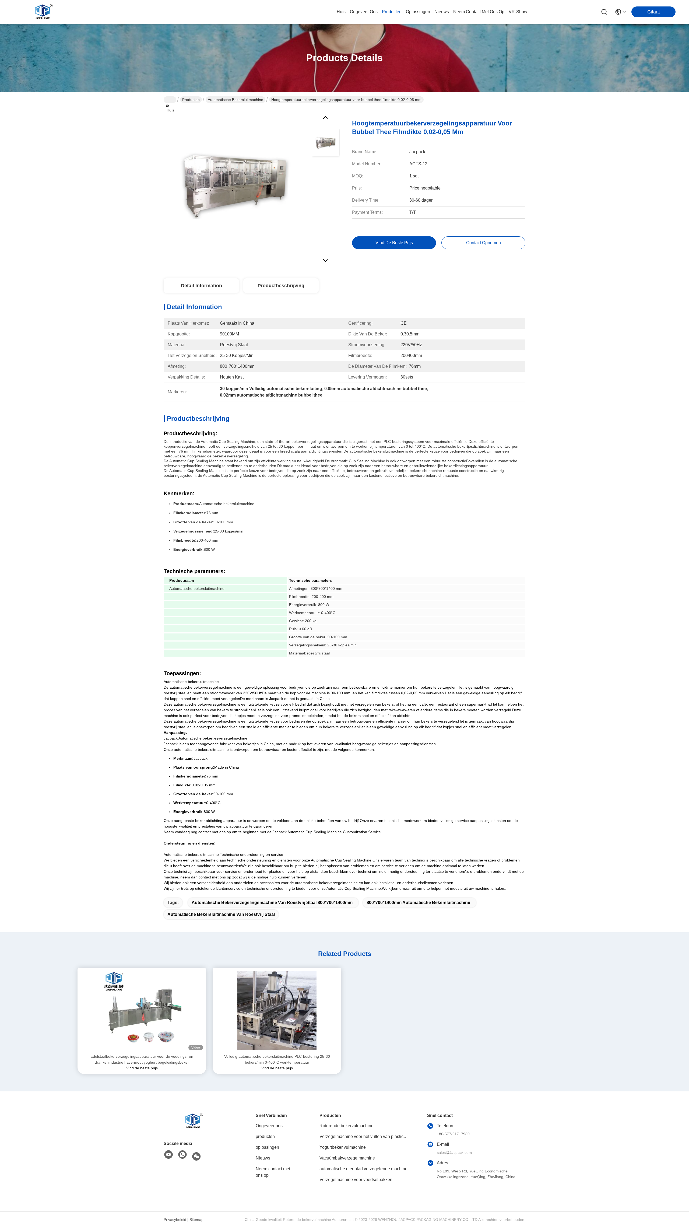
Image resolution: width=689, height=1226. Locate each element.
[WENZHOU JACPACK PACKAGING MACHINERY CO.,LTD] (43, 12)
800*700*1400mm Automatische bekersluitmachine (418, 902)
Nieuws (263, 1158)
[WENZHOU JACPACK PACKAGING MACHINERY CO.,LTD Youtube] (168, 1154)
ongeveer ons (364, 11)
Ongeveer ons (269, 1125)
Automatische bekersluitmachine (235, 99)
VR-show (518, 11)
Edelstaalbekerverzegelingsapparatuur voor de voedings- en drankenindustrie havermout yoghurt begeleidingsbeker (141, 1059)
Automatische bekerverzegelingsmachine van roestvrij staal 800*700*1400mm (272, 902)
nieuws (441, 11)
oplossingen (418, 11)
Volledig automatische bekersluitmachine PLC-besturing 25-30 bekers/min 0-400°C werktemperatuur (277, 1059)
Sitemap (196, 1219)
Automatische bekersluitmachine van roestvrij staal (221, 914)
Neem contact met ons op (273, 1172)
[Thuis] (193, 1121)
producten (392, 11)
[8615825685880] (182, 1154)
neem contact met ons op (478, 11)
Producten (191, 99)
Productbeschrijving (281, 285)
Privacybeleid (175, 1219)
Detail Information (201, 285)
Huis (341, 11)
